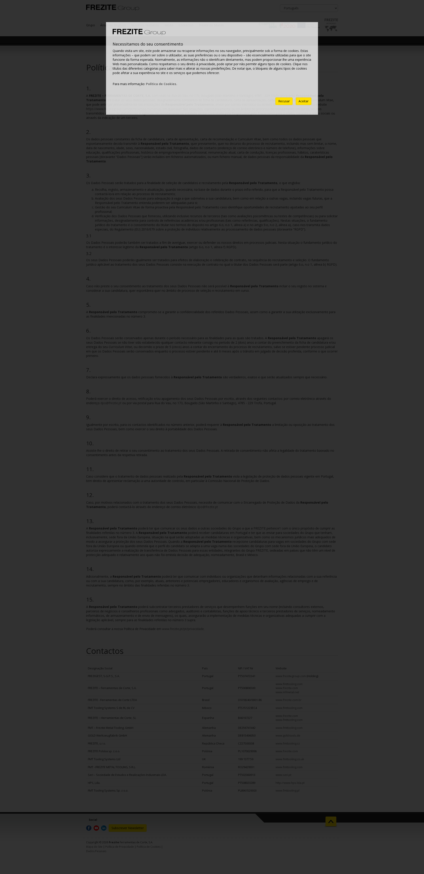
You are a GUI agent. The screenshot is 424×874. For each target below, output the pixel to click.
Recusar (284, 101)
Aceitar (304, 101)
